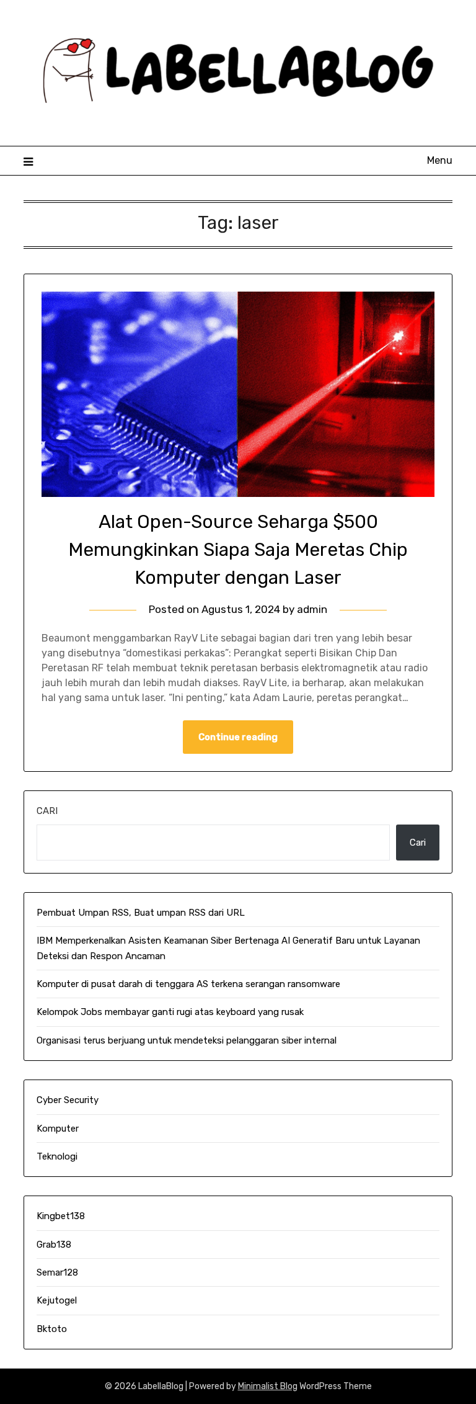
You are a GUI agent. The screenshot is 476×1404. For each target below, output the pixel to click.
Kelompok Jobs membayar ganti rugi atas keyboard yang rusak (170, 1011)
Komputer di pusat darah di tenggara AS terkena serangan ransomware (188, 984)
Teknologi (57, 1156)
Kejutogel (57, 1300)
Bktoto (52, 1329)
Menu (439, 160)
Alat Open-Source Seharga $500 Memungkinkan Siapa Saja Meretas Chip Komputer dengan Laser (238, 550)
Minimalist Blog (268, 1386)
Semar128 (57, 1272)
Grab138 (54, 1244)
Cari (47, 810)
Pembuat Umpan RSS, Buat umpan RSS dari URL (141, 912)
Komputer (58, 1128)
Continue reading (238, 737)
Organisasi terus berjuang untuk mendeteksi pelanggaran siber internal (187, 1040)
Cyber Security (68, 1100)
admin (312, 609)
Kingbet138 (61, 1216)
